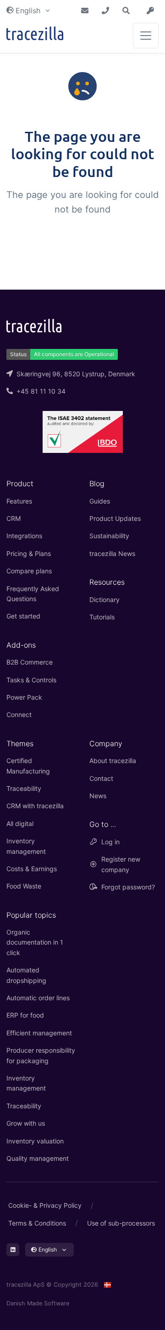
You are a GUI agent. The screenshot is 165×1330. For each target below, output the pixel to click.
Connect (19, 714)
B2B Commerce (29, 662)
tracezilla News (112, 553)
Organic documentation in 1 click (34, 942)
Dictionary (104, 599)
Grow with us (25, 1123)
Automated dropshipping (26, 975)
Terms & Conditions (37, 1223)
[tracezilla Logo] (33, 324)
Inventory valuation (35, 1141)
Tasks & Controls (31, 680)
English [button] (28, 10)
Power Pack (24, 697)
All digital (19, 823)
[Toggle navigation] (146, 35)
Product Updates (115, 518)
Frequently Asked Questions (32, 594)
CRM (13, 518)
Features (19, 501)
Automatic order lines (38, 998)
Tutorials (102, 617)
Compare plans (29, 571)
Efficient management (39, 1033)
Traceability (23, 788)
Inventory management (26, 846)
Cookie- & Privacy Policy (45, 1205)
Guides (99, 501)
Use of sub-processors (121, 1223)
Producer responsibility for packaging (40, 1055)
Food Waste (23, 886)
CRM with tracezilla (35, 806)
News (97, 796)
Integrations (24, 536)
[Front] (34, 35)
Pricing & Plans (28, 553)
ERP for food (25, 1015)
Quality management (37, 1158)
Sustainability (109, 536)
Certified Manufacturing (28, 765)
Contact (101, 778)
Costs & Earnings (31, 869)
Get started (23, 616)
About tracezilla (112, 760)
